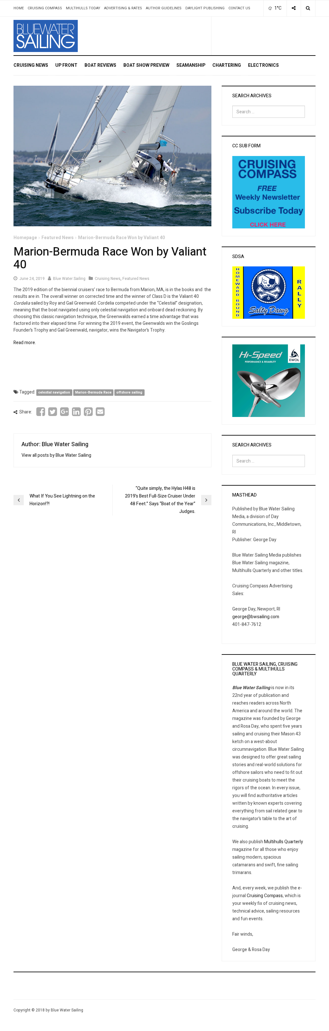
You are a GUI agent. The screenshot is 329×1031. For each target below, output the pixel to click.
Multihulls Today (83, 8)
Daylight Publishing (205, 8)
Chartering (226, 65)
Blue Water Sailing (69, 279)
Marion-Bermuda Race (93, 392)
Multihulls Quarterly (283, 841)
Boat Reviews (100, 65)
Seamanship (190, 65)
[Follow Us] (294, 8)
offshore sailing (129, 392)
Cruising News (30, 65)
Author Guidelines (164, 8)
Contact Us (239, 8)
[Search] (308, 8)
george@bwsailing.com (255, 616)
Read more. (24, 342)
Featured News (57, 237)
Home (18, 8)
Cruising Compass (45, 8)
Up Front (66, 65)
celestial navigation (54, 392)
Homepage (25, 237)
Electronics (263, 65)
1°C (277, 8)
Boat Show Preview (146, 65)
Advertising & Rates (123, 8)
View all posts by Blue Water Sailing (56, 455)
